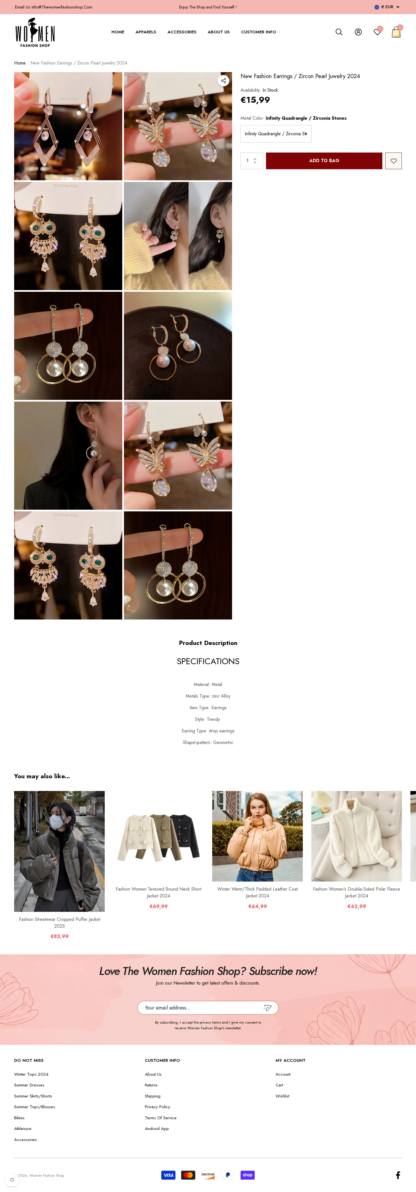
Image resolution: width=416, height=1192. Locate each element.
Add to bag (324, 160)
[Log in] (358, 32)
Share (223, 80)
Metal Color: (294, 118)
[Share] (223, 80)
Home (20, 63)
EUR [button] (387, 7)
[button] (398, 7)
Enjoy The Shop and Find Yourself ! (208, 7)
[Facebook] (398, 1175)
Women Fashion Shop (46, 1175)
